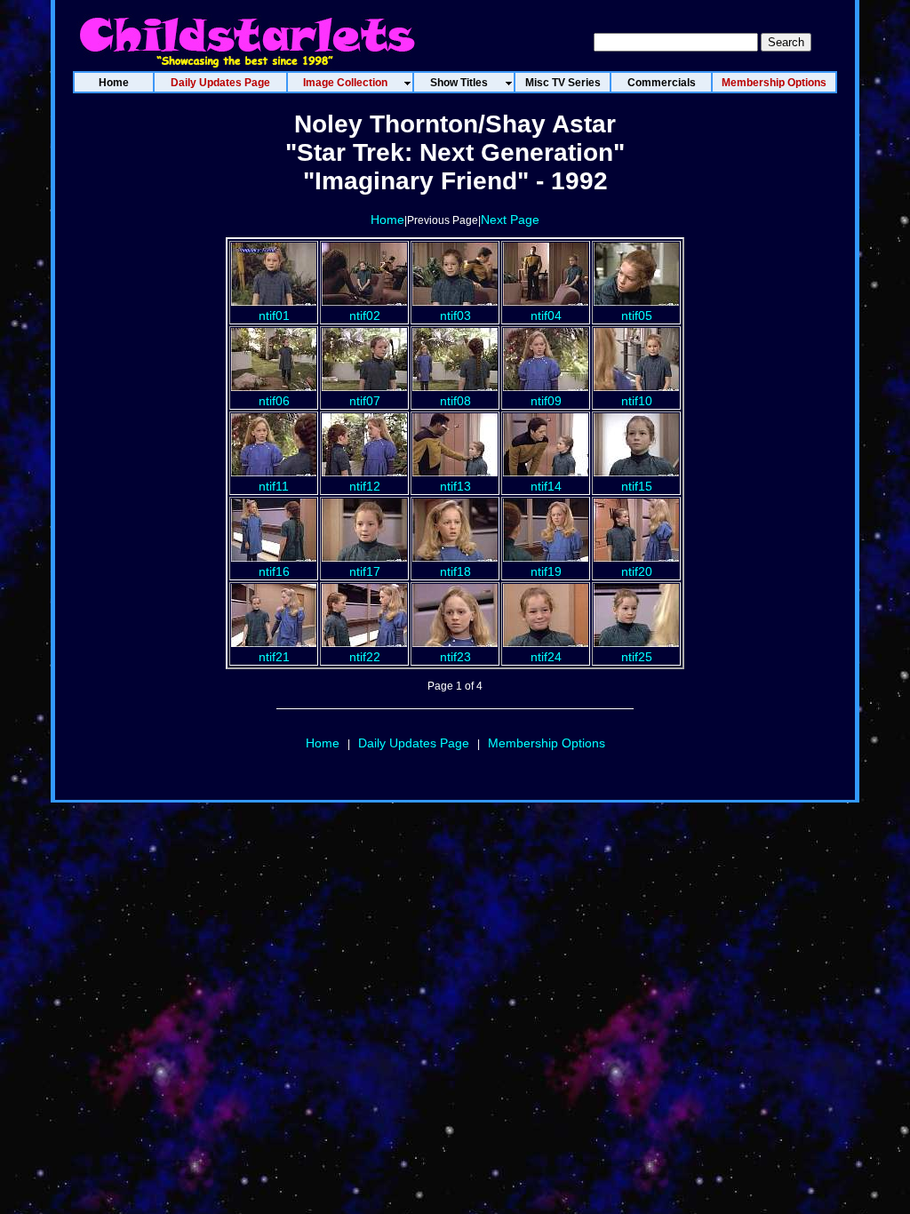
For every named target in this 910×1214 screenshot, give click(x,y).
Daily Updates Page (413, 743)
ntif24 (546, 657)
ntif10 (636, 401)
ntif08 (455, 401)
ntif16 (274, 571)
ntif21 (274, 657)
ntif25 (636, 657)
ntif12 (364, 486)
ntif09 (546, 401)
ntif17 (364, 571)
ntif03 (455, 315)
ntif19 (546, 571)
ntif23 (455, 657)
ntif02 (364, 315)
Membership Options (546, 743)
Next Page (510, 219)
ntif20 (636, 571)
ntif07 (364, 401)
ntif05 (636, 315)
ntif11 (274, 486)
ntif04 (546, 315)
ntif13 (455, 486)
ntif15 (636, 486)
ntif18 (455, 571)
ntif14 (546, 486)
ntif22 (364, 657)
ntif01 (274, 315)
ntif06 (274, 401)
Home (387, 219)
